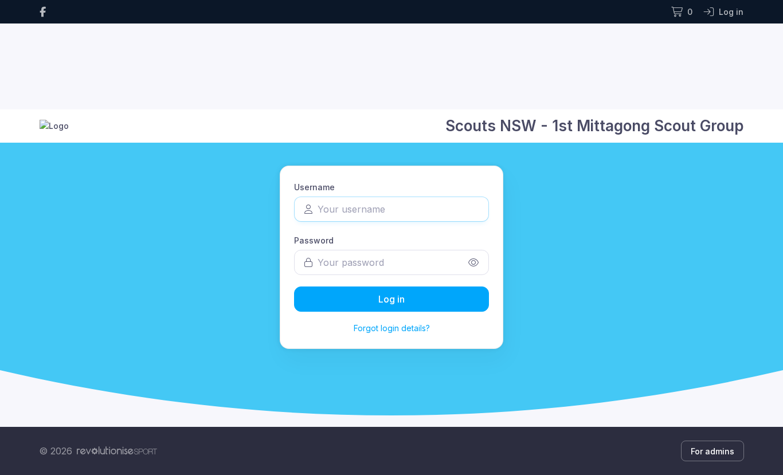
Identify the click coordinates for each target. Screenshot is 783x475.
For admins (712, 451)
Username (314, 187)
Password (314, 240)
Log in (391, 299)
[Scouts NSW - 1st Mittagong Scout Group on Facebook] (43, 12)
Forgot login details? (392, 328)
